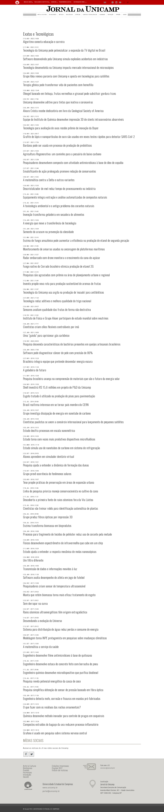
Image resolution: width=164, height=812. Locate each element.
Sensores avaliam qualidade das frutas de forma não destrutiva (57, 309)
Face (124, 3)
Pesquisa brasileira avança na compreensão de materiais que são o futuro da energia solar (71, 378)
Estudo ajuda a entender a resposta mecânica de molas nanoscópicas (59, 551)
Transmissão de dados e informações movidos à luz (50, 569)
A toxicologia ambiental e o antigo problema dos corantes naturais (58, 206)
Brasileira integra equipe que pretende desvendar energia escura (58, 361)
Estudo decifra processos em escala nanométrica (49, 430)
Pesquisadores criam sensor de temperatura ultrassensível (54, 586)
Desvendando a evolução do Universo (42, 620)
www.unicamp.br (50, 787)
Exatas (26, 770)
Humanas (102, 14)
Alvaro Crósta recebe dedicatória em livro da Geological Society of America (63, 110)
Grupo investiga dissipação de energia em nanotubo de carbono (57, 413)
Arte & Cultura (42, 14)
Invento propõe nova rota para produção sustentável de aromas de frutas (62, 283)
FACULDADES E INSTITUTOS (41, 2)
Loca (108, 2)
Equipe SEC (57, 768)
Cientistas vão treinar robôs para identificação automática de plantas (60, 508)
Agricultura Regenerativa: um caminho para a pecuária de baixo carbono (62, 154)
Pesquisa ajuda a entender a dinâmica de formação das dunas (56, 465)
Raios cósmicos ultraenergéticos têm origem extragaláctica (55, 612)
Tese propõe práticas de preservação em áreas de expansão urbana (58, 482)
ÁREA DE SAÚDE (28, 2)
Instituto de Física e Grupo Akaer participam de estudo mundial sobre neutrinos (65, 318)
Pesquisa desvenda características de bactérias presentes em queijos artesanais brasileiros (71, 344)
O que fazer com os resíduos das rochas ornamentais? (52, 707)
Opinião (118, 14)
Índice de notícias (60, 770)
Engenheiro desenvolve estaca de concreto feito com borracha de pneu (60, 664)
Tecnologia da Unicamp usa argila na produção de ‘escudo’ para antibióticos (63, 292)
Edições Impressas (60, 766)
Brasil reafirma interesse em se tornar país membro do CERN (56, 404)
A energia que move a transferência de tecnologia (49, 223)
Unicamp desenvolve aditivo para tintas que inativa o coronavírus (58, 102)
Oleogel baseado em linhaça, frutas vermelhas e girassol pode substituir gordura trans (69, 93)
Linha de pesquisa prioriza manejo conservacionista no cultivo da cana (60, 491)
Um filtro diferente (33, 560)
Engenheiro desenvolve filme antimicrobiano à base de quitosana (57, 655)
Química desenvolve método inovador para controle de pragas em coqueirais (63, 715)
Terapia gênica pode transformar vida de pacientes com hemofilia (58, 84)
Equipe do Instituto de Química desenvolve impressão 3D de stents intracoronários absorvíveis (73, 119)
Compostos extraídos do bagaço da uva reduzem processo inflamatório (60, 724)
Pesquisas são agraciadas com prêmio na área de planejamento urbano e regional (66, 275)
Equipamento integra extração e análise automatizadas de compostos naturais (65, 197)
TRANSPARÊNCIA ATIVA (65, 2)
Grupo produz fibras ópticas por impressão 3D (48, 517)
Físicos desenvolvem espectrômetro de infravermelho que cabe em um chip (63, 543)
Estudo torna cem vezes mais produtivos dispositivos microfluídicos (59, 439)
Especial (77, 14)
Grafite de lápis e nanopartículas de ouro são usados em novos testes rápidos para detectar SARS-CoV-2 (79, 136)
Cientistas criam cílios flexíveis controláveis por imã (51, 327)
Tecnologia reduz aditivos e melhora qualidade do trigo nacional (57, 301)
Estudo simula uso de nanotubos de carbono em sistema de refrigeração (61, 448)
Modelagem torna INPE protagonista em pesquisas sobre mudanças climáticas (65, 638)
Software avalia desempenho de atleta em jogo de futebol (53, 577)
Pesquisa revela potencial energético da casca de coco (52, 681)
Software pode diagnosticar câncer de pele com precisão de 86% (58, 352)
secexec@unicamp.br (107, 768)
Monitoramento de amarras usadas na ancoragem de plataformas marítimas (64, 249)
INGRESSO (53, 2)
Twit (127, 3)
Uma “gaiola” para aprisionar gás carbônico (46, 335)
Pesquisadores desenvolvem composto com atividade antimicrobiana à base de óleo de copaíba (73, 162)
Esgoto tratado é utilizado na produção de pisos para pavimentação (59, 396)
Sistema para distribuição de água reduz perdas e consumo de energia (60, 629)
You (120, 3)
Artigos (61, 14)
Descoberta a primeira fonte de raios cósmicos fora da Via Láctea (58, 499)
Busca (131, 2)
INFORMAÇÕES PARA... (80, 2)
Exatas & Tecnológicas (90, 14)
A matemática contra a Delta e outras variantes (48, 180)
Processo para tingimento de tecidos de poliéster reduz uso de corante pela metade (67, 534)
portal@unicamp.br (51, 791)
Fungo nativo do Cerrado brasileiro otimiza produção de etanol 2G (58, 266)
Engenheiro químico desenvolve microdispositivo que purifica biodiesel (60, 672)
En (105, 3)
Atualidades (52, 14)
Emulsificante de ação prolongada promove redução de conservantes (59, 171)
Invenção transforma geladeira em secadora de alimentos (53, 214)
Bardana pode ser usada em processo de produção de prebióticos (57, 145)
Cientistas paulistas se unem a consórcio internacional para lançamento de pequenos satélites (73, 422)
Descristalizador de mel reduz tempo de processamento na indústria (59, 188)
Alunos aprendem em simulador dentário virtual (48, 456)
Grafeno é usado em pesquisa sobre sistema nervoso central (55, 733)
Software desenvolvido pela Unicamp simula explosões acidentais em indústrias (65, 59)
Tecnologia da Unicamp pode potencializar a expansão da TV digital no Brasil (64, 50)
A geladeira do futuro (34, 370)
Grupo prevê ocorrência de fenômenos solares (47, 473)
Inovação (110, 14)
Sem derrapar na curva (35, 603)
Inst (112, 3)
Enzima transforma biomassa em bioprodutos (47, 525)
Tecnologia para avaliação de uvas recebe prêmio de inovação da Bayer (61, 128)
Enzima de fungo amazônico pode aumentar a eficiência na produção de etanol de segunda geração (76, 240)
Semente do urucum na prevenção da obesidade (48, 231)
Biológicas (69, 14)
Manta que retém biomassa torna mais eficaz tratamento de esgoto (59, 595)
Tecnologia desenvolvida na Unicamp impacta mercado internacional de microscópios (68, 67)
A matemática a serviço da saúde (41, 646)
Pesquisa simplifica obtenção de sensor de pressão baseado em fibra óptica (63, 690)
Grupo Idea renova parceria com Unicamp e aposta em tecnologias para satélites (66, 76)
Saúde (125, 14)
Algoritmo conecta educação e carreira (44, 41)
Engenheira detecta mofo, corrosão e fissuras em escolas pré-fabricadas (61, 698)
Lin (116, 3)
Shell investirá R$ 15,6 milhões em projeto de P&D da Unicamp (57, 387)
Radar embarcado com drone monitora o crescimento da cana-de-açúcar (61, 257)
